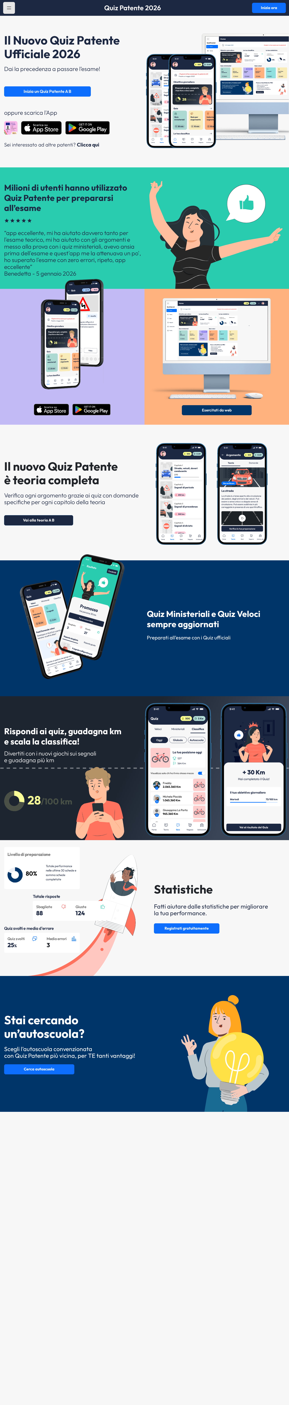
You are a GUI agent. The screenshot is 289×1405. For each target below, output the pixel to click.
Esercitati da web (217, 410)
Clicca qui (88, 144)
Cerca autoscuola (39, 1069)
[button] (9, 8)
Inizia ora (269, 7)
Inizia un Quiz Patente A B (47, 91)
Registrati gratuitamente (187, 928)
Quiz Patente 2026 (132, 8)
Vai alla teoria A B (38, 520)
